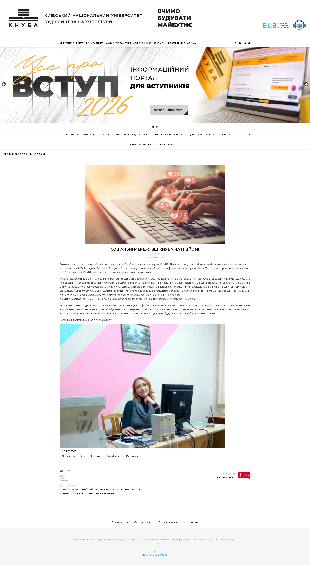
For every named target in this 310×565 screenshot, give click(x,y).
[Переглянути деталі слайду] (155, 85)
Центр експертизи (202, 134)
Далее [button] (306, 84)
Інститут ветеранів (169, 134)
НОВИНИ (89, 134)
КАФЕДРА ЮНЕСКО (141, 144)
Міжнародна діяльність (132, 134)
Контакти (159, 43)
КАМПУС (109, 43)
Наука (105, 134)
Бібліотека (167, 144)
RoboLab (226, 134)
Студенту (97, 43)
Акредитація (123, 43)
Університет (67, 43)
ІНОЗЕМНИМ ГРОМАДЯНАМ (182, 43)
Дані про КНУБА (142, 43)
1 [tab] (153, 127)
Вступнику (82, 43)
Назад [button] (4, 84)
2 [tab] (157, 127)
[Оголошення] (244, 476)
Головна (72, 134)
